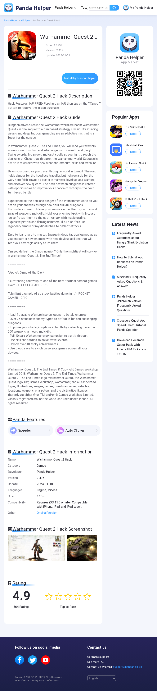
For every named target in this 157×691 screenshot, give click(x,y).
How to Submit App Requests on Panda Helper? (130, 262)
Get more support (98, 656)
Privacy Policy (38, 681)
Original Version (47, 513)
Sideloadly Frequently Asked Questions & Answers (131, 281)
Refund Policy (53, 681)
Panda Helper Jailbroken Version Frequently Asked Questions (129, 303)
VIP (119, 126)
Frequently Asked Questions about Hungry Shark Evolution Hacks (132, 240)
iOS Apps (25, 20)
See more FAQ (96, 661)
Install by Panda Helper (80, 78)
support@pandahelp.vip (127, 666)
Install (133, 133)
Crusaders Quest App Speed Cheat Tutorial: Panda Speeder (131, 325)
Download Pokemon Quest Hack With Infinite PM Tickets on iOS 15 (132, 347)
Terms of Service (22, 681)
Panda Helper (32, 7)
